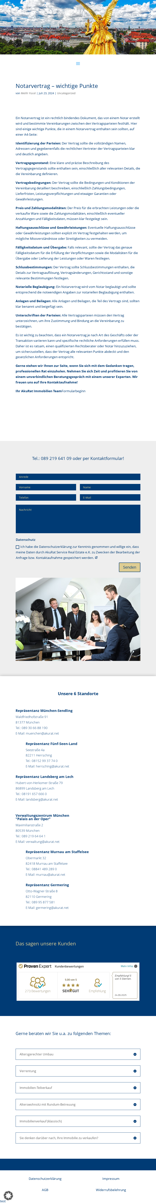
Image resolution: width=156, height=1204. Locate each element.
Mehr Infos (127, 966)
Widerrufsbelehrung (111, 1190)
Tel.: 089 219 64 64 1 (31, 836)
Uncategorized (66, 93)
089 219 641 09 (56, 458)
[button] (8, 1195)
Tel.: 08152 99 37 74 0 (42, 761)
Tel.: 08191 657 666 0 (31, 794)
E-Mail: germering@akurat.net (47, 907)
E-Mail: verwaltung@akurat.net (38, 841)
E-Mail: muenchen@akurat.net (37, 733)
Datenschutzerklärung (45, 1178)
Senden (129, 567)
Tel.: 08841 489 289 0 (41, 869)
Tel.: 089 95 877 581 (40, 902)
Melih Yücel (28, 93)
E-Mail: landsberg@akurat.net (37, 799)
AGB (45, 1190)
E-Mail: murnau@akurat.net (45, 874)
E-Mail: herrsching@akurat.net (47, 766)
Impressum (110, 1178)
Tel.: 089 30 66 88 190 (32, 728)
